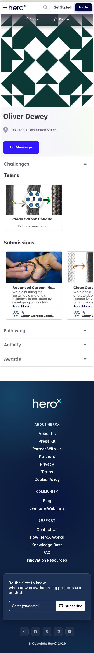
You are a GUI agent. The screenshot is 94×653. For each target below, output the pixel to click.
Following (15, 331)
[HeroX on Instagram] (24, 631)
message (24, 147)
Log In (83, 7)
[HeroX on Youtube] (69, 631)
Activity (12, 345)
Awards (12, 359)
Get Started (62, 7)
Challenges (16, 164)
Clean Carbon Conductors (35, 219)
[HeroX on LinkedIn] (58, 631)
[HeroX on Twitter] (47, 631)
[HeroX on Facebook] (35, 631)
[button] (5, 7)
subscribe (73, 606)
